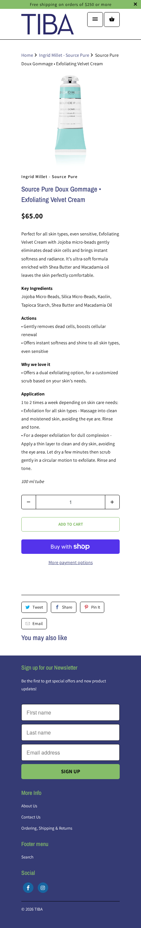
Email (37, 623)
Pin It (95, 607)
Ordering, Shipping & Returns (46, 828)
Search (27, 857)
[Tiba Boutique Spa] (47, 26)
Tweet (37, 607)
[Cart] (112, 19)
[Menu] (95, 19)
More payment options (71, 562)
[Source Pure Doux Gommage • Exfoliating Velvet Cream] (70, 119)
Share (67, 607)
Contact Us (30, 817)
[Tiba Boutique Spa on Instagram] (43, 887)
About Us (29, 806)
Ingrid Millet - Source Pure (49, 176)
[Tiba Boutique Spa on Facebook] (28, 887)
